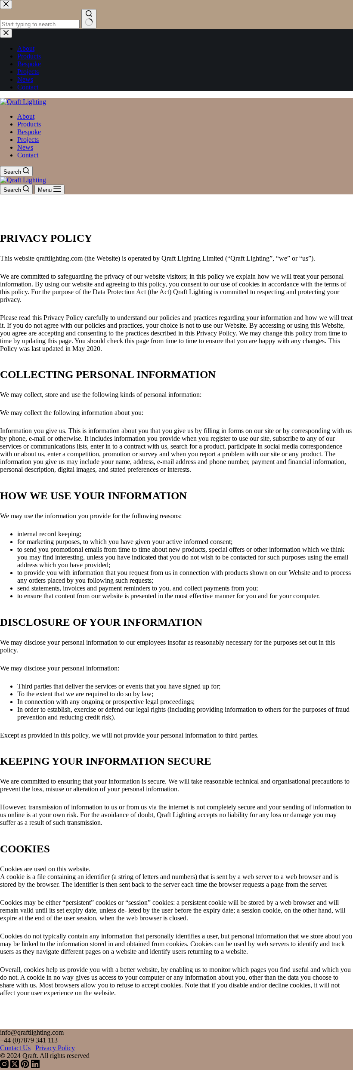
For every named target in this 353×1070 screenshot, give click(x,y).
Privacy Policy (55, 1048)
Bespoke (29, 131)
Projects (28, 139)
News (25, 147)
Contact (27, 155)
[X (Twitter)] (15, 1066)
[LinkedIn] (35, 1066)
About (25, 116)
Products (29, 124)
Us (27, 1048)
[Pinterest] (26, 1066)
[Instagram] (5, 1066)
